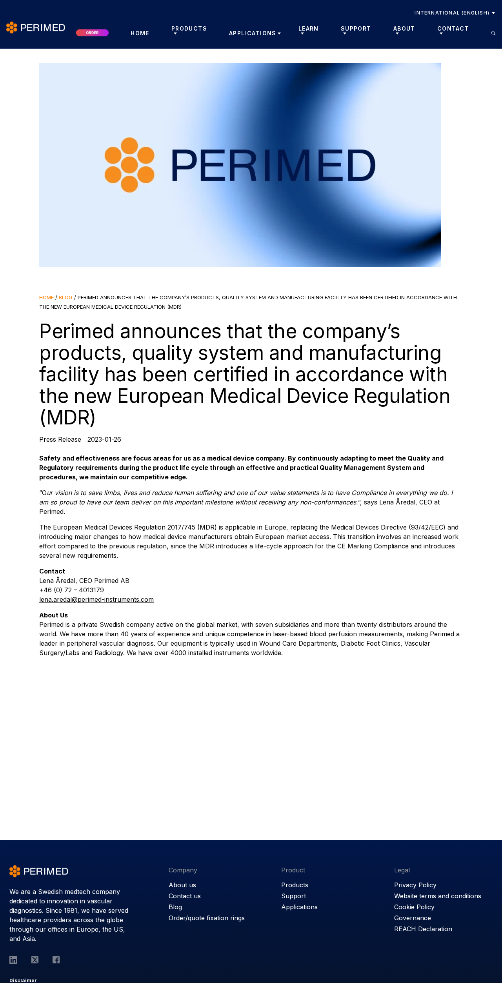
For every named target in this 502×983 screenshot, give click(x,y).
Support (293, 896)
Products (294, 885)
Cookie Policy (414, 907)
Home (140, 33)
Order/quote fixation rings (207, 918)
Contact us (185, 896)
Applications (252, 33)
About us (182, 885)
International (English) (452, 13)
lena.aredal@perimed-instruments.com (96, 599)
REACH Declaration (423, 929)
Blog (66, 297)
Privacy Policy (415, 885)
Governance (412, 918)
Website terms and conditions (437, 896)
